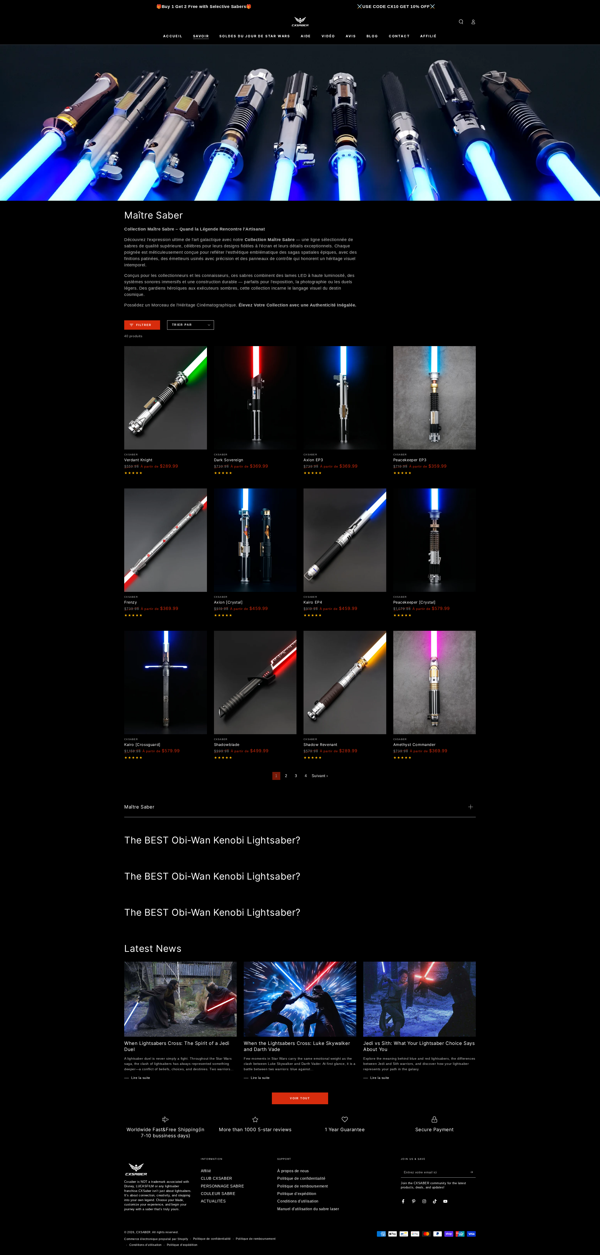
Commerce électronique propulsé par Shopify (156, 1239)
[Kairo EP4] (345, 540)
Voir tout (300, 1098)
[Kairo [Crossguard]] (165, 682)
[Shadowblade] (255, 682)
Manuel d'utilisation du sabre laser (308, 1209)
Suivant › (320, 776)
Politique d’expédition (182, 1245)
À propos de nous (293, 1171)
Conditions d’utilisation (145, 1245)
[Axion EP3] (345, 398)
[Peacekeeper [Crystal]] (434, 540)
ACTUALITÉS (213, 1201)
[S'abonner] (473, 1172)
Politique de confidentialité (301, 1178)
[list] (300, 1128)
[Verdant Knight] (165, 398)
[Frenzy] (165, 540)
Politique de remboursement (302, 1186)
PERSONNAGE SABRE (222, 1186)
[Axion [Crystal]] (255, 540)
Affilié (206, 1171)
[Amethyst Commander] (434, 682)
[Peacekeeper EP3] (434, 398)
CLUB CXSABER (216, 1178)
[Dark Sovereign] (255, 398)
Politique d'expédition (296, 1194)
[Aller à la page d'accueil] (300, 22)
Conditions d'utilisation (297, 1201)
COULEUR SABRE (218, 1194)
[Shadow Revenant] (345, 682)
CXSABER (143, 1232)
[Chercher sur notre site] (461, 22)
